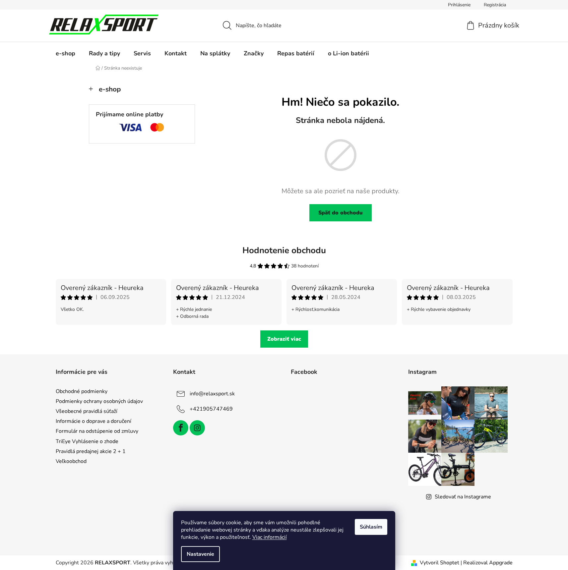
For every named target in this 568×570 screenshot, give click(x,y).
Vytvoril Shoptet (439, 562)
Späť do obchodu (340, 212)
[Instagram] (197, 427)
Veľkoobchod (71, 461)
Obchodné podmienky (81, 391)
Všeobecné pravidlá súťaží (86, 411)
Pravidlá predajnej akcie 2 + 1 (91, 451)
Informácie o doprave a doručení (93, 421)
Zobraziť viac (284, 339)
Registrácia (495, 5)
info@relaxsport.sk (212, 393)
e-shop (110, 89)
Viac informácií (269, 537)
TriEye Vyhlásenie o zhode (87, 441)
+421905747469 (211, 409)
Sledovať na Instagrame (463, 496)
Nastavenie (200, 554)
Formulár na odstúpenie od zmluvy (97, 431)
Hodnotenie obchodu (284, 250)
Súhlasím (371, 527)
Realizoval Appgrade (488, 562)
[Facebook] (180, 427)
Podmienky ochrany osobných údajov (99, 401)
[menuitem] (65, 53)
